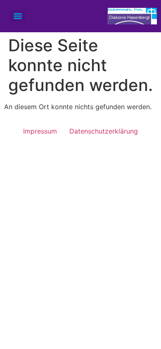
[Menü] (17, 16)
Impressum (40, 131)
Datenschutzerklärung (103, 131)
